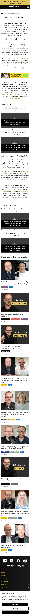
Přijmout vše (15, 604)
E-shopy (4, 43)
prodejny (22, 191)
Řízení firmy (5, 451)
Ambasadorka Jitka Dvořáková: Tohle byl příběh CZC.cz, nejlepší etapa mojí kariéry (15, 414)
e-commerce (24, 58)
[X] (11, 560)
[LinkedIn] (5, 560)
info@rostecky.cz (15, 565)
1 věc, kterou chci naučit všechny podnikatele (12, 315)
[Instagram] (25, 560)
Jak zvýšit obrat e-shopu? (13, 13)
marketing (16, 189)
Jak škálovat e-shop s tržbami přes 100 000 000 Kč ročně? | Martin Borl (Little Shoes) (14, 380)
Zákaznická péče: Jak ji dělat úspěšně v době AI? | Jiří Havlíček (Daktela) (14, 448)
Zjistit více (16, 601)
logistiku (5, 191)
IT (26, 191)
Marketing (4, 286)
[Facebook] (18, 560)
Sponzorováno (14, 451)
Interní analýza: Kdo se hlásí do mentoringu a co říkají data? (11, 347)
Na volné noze (15, 319)
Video (11, 286)
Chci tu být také (8, 78)
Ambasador (5, 419)
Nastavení (15, 608)
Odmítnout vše (15, 612)
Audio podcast (5, 319)
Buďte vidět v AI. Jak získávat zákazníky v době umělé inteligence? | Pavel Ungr (14, 283)
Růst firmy (24, 319)
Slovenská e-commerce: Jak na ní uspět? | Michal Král (14, 546)
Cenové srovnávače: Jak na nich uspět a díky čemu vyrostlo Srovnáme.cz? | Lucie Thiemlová (15, 513)
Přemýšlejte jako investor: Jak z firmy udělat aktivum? (13, 480)
